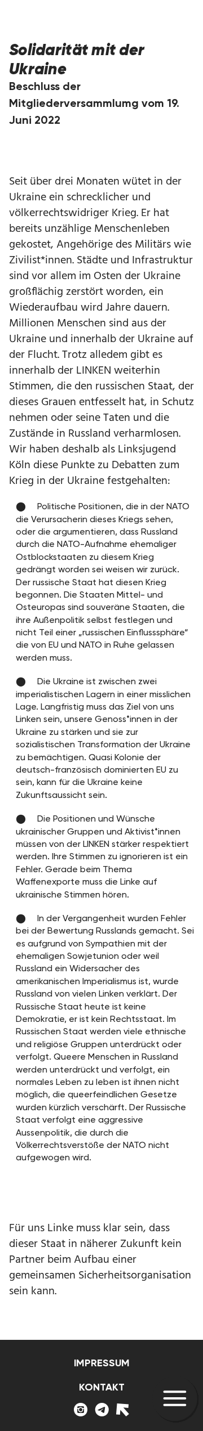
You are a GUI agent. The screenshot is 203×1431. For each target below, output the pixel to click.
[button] (175, 1399)
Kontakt (102, 1387)
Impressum (102, 1363)
